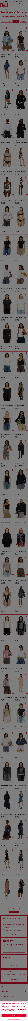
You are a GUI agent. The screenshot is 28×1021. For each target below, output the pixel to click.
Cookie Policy (13, 1010)
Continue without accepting (14, 1019)
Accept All (14, 1015)
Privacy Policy (5, 1010)
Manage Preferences (16, 1009)
